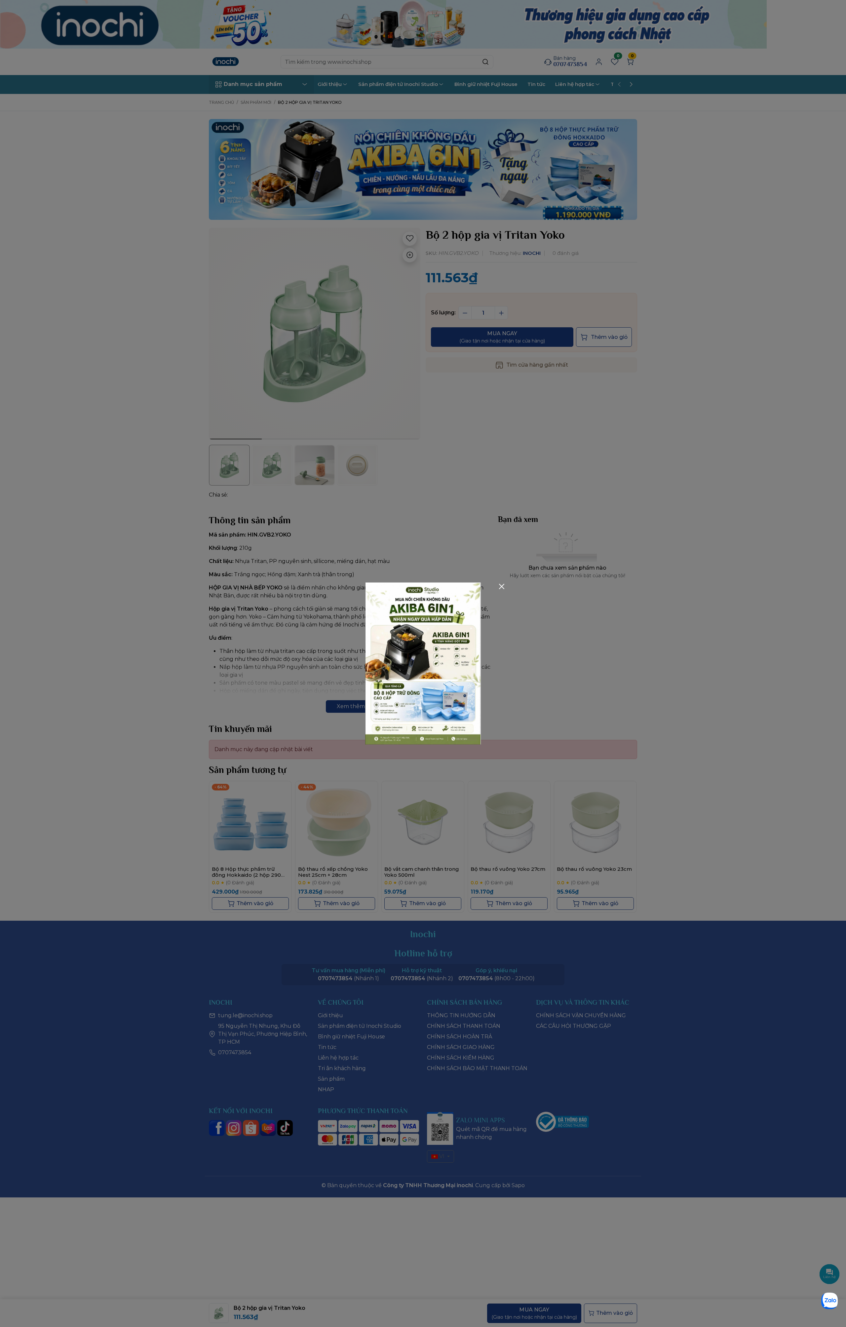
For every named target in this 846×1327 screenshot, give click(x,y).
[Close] (502, 586)
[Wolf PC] (423, 663)
